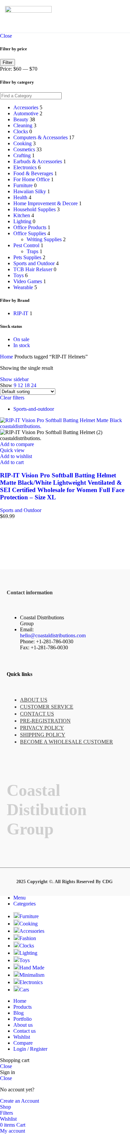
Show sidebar (14, 379)
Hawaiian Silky (29, 191)
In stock (21, 345)
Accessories (25, 107)
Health (20, 197)
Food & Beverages (33, 173)
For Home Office (31, 179)
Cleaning (22, 125)
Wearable (23, 287)
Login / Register (30, 1049)
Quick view (12, 450)
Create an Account (19, 1101)
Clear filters (12, 397)
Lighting (22, 221)
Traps (32, 251)
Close (6, 36)
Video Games (27, 281)
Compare (23, 1043)
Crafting (22, 155)
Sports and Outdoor (34, 263)
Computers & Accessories (40, 137)
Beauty (20, 119)
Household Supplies (34, 209)
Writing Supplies (44, 239)
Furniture (23, 185)
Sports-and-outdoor (33, 409)
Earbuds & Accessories (37, 161)
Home (7, 356)
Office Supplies (29, 233)
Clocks (20, 131)
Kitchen (21, 215)
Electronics (25, 167)
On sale (21, 339)
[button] (12, 462)
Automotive (25, 113)
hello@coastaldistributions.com (53, 635)
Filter (7, 62)
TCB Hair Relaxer (32, 269)
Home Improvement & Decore (45, 203)
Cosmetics (24, 149)
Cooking (22, 143)
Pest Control (26, 245)
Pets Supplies (27, 257)
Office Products (29, 227)
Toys (18, 275)
